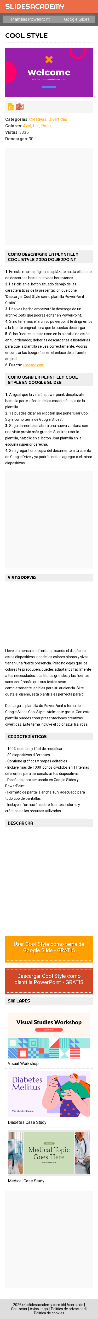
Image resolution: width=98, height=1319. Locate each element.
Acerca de (75, 1305)
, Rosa (45, 125)
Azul (27, 125)
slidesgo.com (33, 365)
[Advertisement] (49, 196)
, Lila (35, 125)
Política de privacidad (68, 1309)
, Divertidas (57, 119)
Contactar (19, 1309)
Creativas (38, 119)
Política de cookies (49, 1313)
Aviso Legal (39, 1309)
